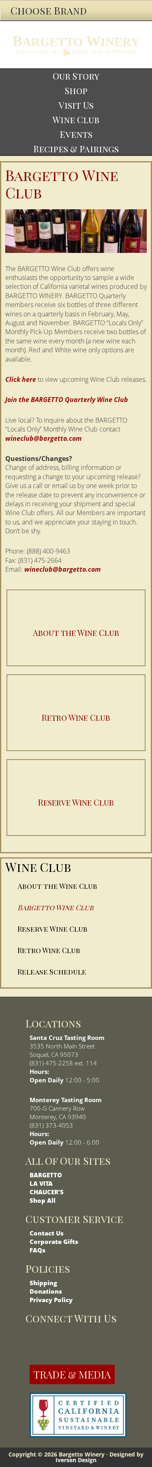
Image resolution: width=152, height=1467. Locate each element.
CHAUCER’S (47, 1192)
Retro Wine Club (48, 950)
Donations (46, 1291)
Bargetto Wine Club (55, 907)
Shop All (43, 1200)
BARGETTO (46, 1175)
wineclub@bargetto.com (43, 438)
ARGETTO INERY (76, 41)
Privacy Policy (51, 1300)
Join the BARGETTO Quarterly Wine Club (66, 399)
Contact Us (47, 1233)
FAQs (37, 1250)
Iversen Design (76, 1460)
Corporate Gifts (54, 1242)
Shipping (43, 1283)
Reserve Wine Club (52, 929)
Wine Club (38, 867)
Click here (20, 379)
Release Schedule (51, 972)
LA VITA (41, 1183)
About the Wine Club (57, 886)
